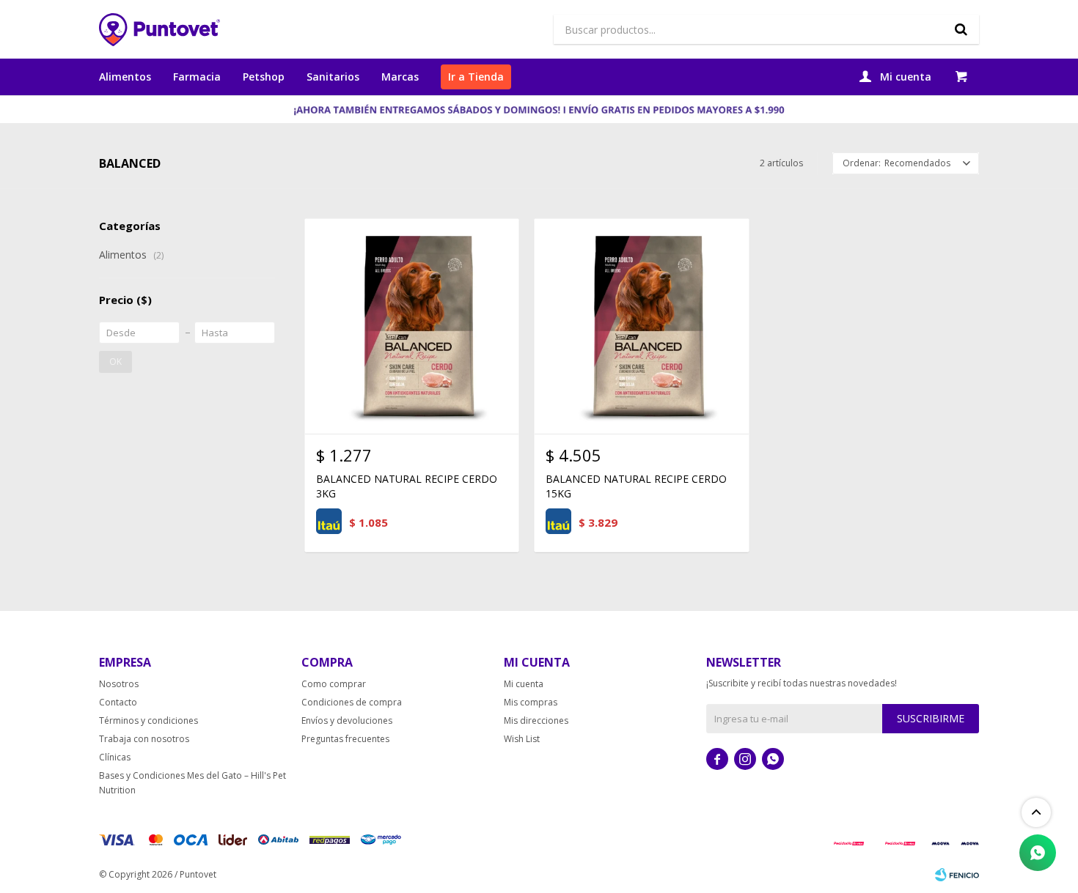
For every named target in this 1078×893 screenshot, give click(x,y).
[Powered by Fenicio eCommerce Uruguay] (957, 875)
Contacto (118, 702)
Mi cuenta (523, 684)
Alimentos (125, 77)
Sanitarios (333, 77)
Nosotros (119, 684)
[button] (960, 29)
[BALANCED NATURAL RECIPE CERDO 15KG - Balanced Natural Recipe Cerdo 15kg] (641, 325)
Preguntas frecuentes (345, 739)
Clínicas (115, 757)
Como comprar (333, 684)
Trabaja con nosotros (144, 739)
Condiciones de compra (351, 702)
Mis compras (530, 702)
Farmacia (197, 77)
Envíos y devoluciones (346, 720)
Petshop (264, 77)
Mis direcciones (536, 720)
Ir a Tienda (476, 77)
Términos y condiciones (148, 720)
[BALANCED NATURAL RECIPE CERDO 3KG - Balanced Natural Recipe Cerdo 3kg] (411, 325)
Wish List (522, 739)
